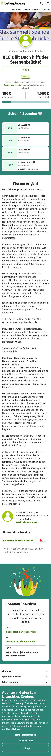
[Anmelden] (48, 3)
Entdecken (16, 9)
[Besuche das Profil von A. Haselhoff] (25, 40)
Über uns (46, 9)
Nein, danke (25, 740)
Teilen (25, 69)
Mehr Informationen (25, 734)
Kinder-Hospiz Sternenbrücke (20, 632)
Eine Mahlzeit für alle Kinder (18, 540)
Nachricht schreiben (27, 522)
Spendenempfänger (13, 85)
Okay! (26, 748)
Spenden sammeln (31, 9)
